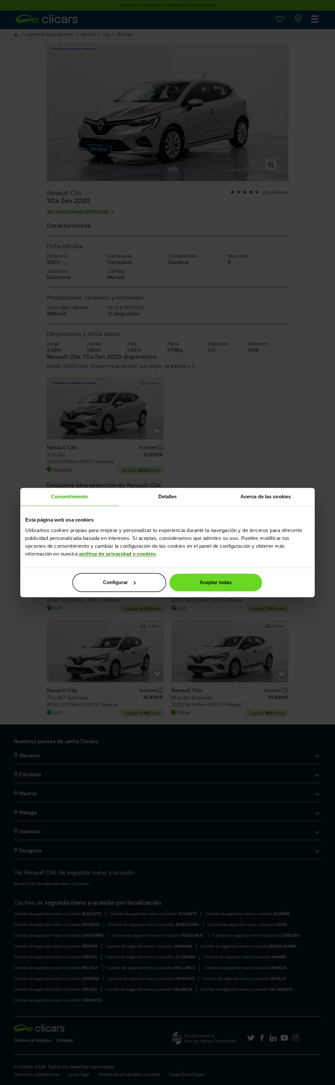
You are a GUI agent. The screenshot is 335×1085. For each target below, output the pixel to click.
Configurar (115, 582)
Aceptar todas (216, 582)
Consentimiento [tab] (69, 496)
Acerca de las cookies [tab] (265, 496)
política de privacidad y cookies (117, 554)
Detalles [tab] (167, 496)
